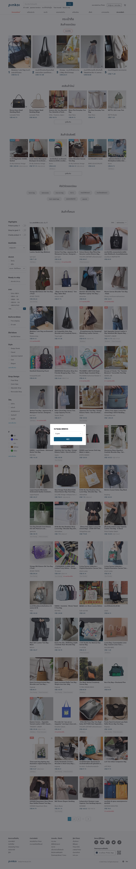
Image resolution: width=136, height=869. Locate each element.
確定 (68, 439)
